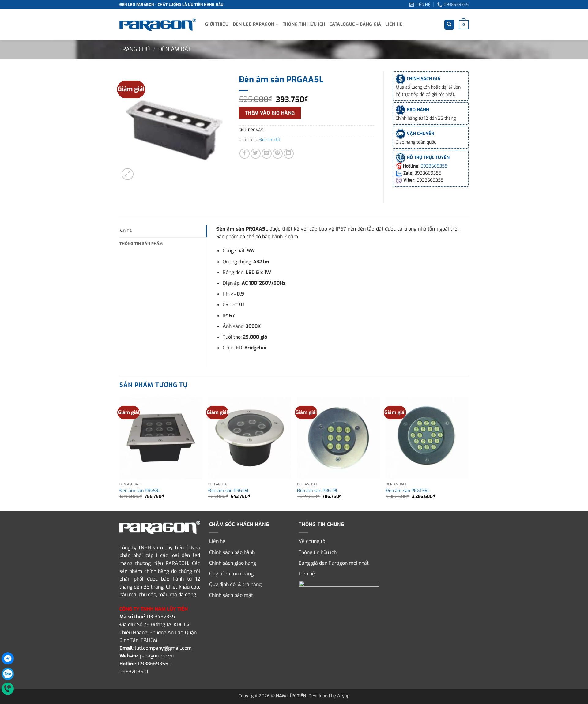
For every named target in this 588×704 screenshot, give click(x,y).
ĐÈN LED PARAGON (253, 24)
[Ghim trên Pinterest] (278, 154)
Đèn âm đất (174, 49)
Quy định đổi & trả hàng (235, 584)
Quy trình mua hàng (231, 573)
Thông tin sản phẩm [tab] (141, 243)
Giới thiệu (216, 24)
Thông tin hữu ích (304, 24)
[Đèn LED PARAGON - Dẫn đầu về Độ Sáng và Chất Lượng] (157, 24)
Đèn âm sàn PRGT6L (229, 491)
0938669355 (433, 166)
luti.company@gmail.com (163, 648)
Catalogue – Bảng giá (355, 24)
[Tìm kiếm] (449, 25)
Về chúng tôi (312, 541)
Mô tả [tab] (125, 231)
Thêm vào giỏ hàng (270, 113)
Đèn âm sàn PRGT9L (317, 491)
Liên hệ (393, 24)
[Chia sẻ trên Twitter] (256, 154)
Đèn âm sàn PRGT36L (408, 491)
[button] (464, 24)
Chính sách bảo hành (232, 552)
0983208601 (133, 671)
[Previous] (119, 453)
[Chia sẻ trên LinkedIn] (289, 154)
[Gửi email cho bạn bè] (267, 154)
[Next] (468, 453)
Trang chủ (134, 49)
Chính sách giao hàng (232, 563)
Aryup (343, 696)
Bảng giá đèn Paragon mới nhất (334, 563)
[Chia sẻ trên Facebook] (244, 154)
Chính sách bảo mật (231, 595)
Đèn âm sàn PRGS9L (140, 491)
